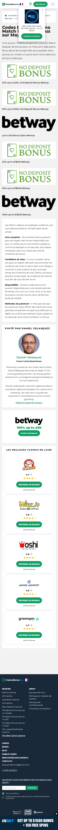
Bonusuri (45, 15)
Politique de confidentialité (36, 703)
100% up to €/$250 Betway (16, 214)
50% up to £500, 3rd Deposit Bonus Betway (25, 109)
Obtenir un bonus (32, 36)
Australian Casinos (10, 699)
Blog (4, 750)
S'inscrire (32, 788)
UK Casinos (7, 703)
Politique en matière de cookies (40, 697)
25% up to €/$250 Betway (16, 162)
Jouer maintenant (29, 433)
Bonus (5, 747)
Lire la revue (29, 490)
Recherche (40, 4)
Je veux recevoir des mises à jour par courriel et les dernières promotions (27, 797)
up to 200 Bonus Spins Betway (18, 135)
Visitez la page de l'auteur (29, 402)
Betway (8, 18)
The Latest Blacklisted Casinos (12, 730)
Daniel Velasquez (29, 357)
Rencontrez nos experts (15, 758)
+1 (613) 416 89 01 (9, 770)
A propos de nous (37, 692)
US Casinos (7, 696)
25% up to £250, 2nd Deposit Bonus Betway (25, 82)
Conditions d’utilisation (40, 708)
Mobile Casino (9, 754)
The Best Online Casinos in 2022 (13, 724)
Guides (5, 743)
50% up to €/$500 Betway (16, 188)
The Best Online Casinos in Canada (13, 711)
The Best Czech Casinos (13, 735)
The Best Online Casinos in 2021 (13, 718)
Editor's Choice (9, 692)
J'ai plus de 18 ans (12, 793)
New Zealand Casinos (12, 707)
